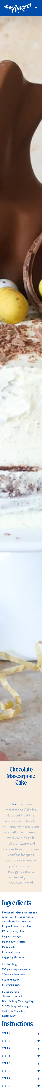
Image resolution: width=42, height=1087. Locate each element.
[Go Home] (18, 8)
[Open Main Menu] (35, 8)
